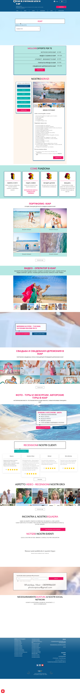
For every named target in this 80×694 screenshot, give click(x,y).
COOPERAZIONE (62, 656)
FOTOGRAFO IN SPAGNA (18, 645)
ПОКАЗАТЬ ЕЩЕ (40, 260)
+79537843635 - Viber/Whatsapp (59, 658)
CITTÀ (64, 646)
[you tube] (42, 665)
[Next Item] (62, 92)
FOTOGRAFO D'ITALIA (17, 644)
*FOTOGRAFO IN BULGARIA (18, 653)
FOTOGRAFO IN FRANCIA (18, 646)
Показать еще (40, 387)
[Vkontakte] (37, 665)
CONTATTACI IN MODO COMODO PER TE (57, 661)
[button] (25, 11)
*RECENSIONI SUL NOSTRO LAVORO (58, 644)
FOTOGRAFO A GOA (17, 640)
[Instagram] (40, 665)
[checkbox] (38, 300)
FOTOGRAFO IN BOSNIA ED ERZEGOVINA (20, 652)
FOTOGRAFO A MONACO (18, 648)
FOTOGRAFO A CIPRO (17, 641)
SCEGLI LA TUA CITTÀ (21, 25)
